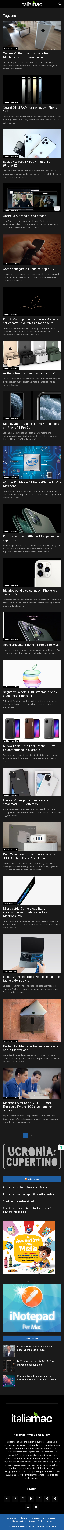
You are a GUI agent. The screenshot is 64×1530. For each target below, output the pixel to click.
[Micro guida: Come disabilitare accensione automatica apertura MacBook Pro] (32, 890)
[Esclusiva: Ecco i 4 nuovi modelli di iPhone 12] (32, 143)
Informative (51, 1526)
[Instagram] (23, 1499)
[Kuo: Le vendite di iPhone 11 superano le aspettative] (32, 518)
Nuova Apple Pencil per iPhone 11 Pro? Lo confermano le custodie (30, 748)
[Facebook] (15, 1499)
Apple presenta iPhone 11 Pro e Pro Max (31, 644)
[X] (28, 1507)
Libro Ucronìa (49, 1518)
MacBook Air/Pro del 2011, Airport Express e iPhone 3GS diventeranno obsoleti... (27, 1106)
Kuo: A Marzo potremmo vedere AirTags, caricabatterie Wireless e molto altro (31, 321)
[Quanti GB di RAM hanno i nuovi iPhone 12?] (32, 89)
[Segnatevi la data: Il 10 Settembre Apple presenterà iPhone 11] (32, 674)
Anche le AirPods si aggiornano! (25, 216)
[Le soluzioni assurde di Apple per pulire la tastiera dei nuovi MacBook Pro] (32, 953)
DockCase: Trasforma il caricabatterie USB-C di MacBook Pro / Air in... (29, 856)
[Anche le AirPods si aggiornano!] (32, 197)
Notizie (41, 1521)
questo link (22, 1448)
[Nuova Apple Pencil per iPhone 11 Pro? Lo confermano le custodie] (32, 728)
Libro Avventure (19, 1521)
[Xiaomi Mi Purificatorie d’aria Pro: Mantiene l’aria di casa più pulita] (32, 35)
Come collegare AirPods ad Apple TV (28, 269)
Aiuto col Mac (33, 1179)
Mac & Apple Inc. (10, 903)
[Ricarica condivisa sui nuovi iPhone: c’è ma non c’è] (32, 572)
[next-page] (37, 1135)
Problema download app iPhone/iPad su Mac (29, 1194)
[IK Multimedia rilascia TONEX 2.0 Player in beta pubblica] (9, 1366)
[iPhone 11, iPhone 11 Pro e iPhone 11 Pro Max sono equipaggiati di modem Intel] (32, 462)
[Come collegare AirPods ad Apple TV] (32, 249)
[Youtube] (36, 1507)
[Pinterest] (39, 1499)
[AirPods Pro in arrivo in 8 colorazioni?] (32, 355)
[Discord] (7, 1499)
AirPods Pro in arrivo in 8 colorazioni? (29, 373)
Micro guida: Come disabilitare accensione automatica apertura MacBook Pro (25, 912)
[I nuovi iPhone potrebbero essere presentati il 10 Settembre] (32, 782)
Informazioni (35, 1518)
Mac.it (49, 1521)
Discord (32, 1521)
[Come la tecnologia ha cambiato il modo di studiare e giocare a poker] (9, 1381)
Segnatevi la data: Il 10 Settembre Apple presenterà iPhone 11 (30, 694)
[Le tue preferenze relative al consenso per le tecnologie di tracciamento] (61, 1147)
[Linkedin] (31, 1499)
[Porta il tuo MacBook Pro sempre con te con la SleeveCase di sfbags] (32, 1020)
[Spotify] (47, 1499)
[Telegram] (55, 1499)
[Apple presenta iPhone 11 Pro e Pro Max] (32, 626)
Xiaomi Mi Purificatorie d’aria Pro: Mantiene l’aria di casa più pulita (26, 55)
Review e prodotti (10, 48)
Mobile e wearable (11, 102)
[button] (5, 4)
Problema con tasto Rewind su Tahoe (25, 1187)
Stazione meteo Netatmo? (18, 1201)
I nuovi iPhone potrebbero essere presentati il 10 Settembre (25, 802)
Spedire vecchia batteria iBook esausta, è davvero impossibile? (27, 1210)
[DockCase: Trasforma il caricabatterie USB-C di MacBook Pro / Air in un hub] (32, 836)
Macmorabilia (12, 1518)
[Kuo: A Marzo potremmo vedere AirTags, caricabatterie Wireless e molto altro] (32, 301)
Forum (24, 1518)
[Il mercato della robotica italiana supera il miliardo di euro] (9, 1351)
